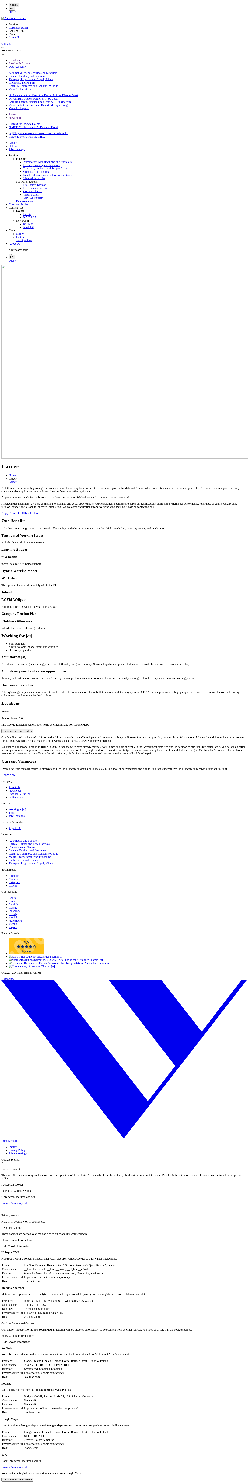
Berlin (12, 897)
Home (12, 475)
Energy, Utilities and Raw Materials (29, 843)
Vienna (13, 923)
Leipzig (13, 914)
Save (4, 1454)
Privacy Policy (17, 1150)
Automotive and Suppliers (24, 840)
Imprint (13, 1146)
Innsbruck (14, 910)
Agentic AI (15, 828)
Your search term (11, 50)
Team (12, 812)
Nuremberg (15, 920)
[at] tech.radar (17, 797)
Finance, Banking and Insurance (27, 850)
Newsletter (15, 790)
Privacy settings (18, 1153)
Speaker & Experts (19, 793)
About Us (14, 787)
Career (12, 481)
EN (11, 8)
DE (11, 12)
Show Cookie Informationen (17, 1240)
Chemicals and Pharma (22, 847)
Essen (12, 901)
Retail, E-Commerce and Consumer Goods (33, 853)
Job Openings (17, 815)
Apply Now (8, 774)
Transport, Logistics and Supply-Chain (31, 863)
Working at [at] (17, 809)
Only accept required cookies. (24, 1460)
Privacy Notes (9, 1203)
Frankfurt (14, 904)
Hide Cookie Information (15, 1246)
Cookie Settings (10, 1159)
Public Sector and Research (24, 860)
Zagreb (13, 927)
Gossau (13, 907)
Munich (13, 917)
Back (4, 1460)
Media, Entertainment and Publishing (30, 856)
